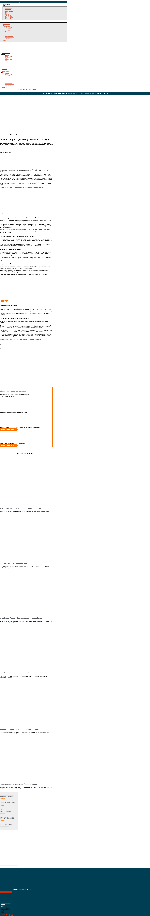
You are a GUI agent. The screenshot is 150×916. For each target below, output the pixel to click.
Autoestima (7, 14)
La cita (6, 10)
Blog (4, 5)
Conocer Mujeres (8, 8)
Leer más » (2, 798)
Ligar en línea (8, 9)
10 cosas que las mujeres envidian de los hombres (7, 795)
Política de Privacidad (5, 908)
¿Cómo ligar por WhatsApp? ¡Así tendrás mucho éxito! (7, 818)
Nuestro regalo (6, 4)
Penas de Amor (8, 18)
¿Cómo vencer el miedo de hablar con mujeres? (7, 810)
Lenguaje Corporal (9, 11)
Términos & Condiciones (5, 903)
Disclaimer (3, 905)
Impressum (3, 904)
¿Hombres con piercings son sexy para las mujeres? (7, 803)
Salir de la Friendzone (9, 17)
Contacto (2, 906)
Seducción (7, 6)
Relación (7, 13)
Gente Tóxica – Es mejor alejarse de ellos (6, 825)
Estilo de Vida (8, 15)
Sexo (6, 12)
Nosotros (5, 20)
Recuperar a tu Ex (9, 16)
